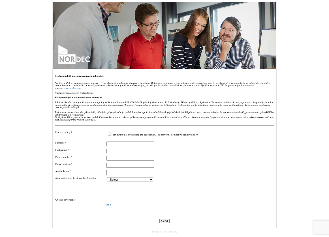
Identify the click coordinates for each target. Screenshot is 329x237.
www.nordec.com (72, 88)
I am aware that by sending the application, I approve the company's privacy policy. (154, 134)
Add (108, 204)
